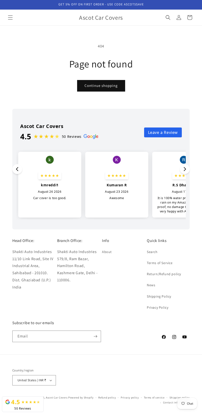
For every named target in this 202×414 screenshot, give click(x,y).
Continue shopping (101, 85)
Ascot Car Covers (56, 397)
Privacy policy (130, 397)
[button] (10, 17)
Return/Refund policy (164, 274)
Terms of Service (160, 263)
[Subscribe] (95, 336)
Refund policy (107, 397)
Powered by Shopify (81, 397)
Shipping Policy (159, 296)
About (107, 252)
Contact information (176, 402)
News (151, 285)
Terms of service (154, 397)
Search (152, 252)
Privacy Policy (157, 307)
